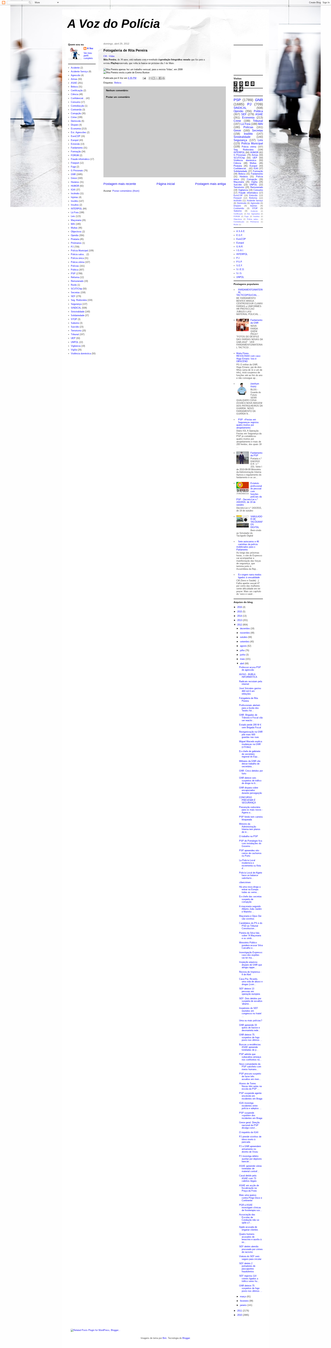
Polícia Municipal (79, 250)
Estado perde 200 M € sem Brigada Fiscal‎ (250, 726)
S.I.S (239, 273)
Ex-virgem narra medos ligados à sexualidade (249, 576)
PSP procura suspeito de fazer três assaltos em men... (250, 1076)
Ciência (74, 94)
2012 (240, 624)
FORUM (75, 155)
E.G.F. (239, 235)
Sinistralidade (77, 311)
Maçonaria (76, 220)
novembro (245, 632)
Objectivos (76, 231)
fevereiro (244, 1301)
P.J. (238, 258)
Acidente (75, 67)
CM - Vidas (109, 56)
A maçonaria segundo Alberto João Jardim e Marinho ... (250, 909)
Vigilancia (76, 346)
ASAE (74, 83)
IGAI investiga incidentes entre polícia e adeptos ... (250, 1106)
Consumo (75, 102)
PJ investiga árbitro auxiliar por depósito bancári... (250, 1159)
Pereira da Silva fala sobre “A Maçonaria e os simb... (250, 936)
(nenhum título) (254, 385)
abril (242, 663)
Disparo (74, 125)
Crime (74, 117)
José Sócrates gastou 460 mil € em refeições (250, 691)
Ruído (74, 285)
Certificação (77, 90)
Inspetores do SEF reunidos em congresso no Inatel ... (250, 1012)
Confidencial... (78, 98)
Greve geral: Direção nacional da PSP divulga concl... (249, 1125)
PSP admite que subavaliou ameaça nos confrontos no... (250, 1057)
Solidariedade (77, 315)
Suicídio (75, 326)
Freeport (75, 163)
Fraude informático (80, 159)
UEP (73, 338)
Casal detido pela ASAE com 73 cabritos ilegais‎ (248, 1178)
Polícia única (77, 258)
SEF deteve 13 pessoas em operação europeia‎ (249, 991)
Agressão (75, 75)
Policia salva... (78, 254)
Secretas (75, 292)
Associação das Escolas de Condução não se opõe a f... (249, 1218)
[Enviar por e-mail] (150, 78)
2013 (240, 620)
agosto (243, 646)
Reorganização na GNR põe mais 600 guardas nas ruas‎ (251, 734)
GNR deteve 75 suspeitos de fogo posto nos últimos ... (250, 1037)
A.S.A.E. (240, 231)
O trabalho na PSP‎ (248, 836)
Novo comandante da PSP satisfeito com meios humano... (250, 1067)
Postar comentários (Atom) (125, 191)
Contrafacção (77, 106)
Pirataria (75, 239)
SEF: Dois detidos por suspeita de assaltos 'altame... (250, 1001)
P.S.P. (239, 261)
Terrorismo (76, 330)
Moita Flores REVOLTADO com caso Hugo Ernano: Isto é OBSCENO (248, 357)
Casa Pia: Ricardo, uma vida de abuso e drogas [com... (251, 982)
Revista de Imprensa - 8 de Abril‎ (250, 973)
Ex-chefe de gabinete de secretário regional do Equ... (249, 754)
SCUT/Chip (76, 288)
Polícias (75, 266)
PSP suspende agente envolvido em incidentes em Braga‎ (250, 1096)
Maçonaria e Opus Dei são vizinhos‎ (250, 917)
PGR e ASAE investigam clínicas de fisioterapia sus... (250, 1208)
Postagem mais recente (119, 184)
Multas (74, 227)
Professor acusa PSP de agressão (250, 668)
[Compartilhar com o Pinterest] (163, 78)
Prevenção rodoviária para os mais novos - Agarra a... (251, 810)
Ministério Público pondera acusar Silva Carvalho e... (251, 945)
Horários (75, 182)
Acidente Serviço (79, 71)
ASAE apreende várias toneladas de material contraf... (250, 1169)
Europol (74, 140)
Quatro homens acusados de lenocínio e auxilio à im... (250, 1238)
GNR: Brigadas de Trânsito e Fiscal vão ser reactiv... (251, 718)
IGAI (73, 189)
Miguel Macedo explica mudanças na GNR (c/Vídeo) (250, 744)
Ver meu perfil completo (88, 56)
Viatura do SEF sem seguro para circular (250, 1257)
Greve (74, 178)
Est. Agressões (78, 132)
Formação (76, 151)
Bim (165, 1338)
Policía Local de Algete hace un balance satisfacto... (250, 875)
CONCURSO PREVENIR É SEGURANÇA (247, 800)
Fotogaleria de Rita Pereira (125, 50)
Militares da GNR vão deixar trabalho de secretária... (249, 764)
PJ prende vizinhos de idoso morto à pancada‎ (250, 1139)
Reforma (75, 277)
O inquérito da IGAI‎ (248, 1132)
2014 (240, 616)
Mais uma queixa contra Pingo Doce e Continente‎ (250, 1198)
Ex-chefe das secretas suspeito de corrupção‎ (250, 899)
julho (242, 650)
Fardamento (77, 147)
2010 (240, 1315)
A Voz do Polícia (113, 23)
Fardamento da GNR (256, 321)
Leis (73, 216)
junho (243, 654)
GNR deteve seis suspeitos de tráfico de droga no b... (250, 780)
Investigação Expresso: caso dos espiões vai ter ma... (251, 955)
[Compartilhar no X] (157, 78)
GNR (73, 174)
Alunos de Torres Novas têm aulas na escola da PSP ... (250, 1086)
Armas (74, 79)
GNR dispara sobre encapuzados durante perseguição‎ (250, 790)
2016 (240, 607)
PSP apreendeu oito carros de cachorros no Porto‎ (250, 853)
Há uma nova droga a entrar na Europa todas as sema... (249, 889)
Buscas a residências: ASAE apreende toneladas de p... (250, 1047)
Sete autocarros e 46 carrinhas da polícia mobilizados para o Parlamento (247, 545)
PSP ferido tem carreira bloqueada (251, 818)
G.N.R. (239, 246)
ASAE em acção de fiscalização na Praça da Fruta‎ (249, 1188)
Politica (74, 269)
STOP (74, 319)
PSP (73, 273)
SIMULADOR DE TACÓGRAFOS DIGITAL (256, 522)
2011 (240, 1310)
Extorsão (75, 144)
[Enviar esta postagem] (144, 78)
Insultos (75, 205)
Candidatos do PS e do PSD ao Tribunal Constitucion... (250, 926)
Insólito (74, 201)
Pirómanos (76, 243)
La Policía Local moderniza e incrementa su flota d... (250, 864)
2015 (240, 611)
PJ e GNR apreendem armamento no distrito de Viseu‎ (250, 1149)
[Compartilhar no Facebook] (160, 78)
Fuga (73, 166)
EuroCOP (75, 136)
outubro (244, 637)
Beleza (117, 82)
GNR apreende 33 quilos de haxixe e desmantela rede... (249, 1028)
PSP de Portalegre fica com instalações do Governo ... (250, 843)
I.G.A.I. (240, 250)
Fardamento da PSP (256, 454)
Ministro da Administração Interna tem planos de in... (249, 828)
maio (242, 659)
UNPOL (74, 342)
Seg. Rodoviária (79, 300)
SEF (73, 296)
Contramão (76, 109)
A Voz (90, 48)
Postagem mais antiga (210, 184)
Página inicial (166, 184)
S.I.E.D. (240, 269)
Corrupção (76, 113)
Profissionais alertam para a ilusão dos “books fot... (249, 708)
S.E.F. (239, 265)
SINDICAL (76, 308)
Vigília (74, 349)
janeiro (243, 1305)
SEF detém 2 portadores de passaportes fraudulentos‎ (247, 1267)
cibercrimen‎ (245, 882)
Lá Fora (74, 212)
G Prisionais (77, 170)
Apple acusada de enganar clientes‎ (248, 1228)
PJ (72, 246)
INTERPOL (76, 208)
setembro (245, 641)
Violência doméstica (81, 353)
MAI (73, 224)
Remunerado (77, 281)
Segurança (76, 304)
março (243, 1296)
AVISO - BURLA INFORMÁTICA (248, 675)
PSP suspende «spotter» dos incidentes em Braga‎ (250, 1115)
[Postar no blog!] (153, 78)
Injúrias (74, 197)
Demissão (76, 121)
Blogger (186, 1338)
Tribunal (75, 334)
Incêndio (75, 193)
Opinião (74, 235)
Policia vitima (77, 262)
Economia (76, 128)
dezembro (245, 628)
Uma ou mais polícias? (250, 1020)
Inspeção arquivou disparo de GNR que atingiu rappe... (250, 965)
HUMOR (75, 186)
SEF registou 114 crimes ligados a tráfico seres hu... (249, 1278)
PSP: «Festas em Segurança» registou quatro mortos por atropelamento (247, 423)
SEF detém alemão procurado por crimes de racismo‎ (251, 1249)
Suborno (75, 323)
